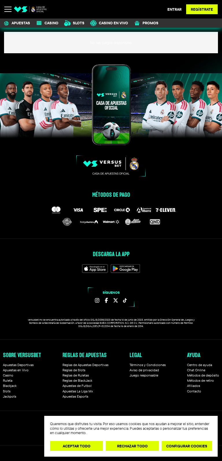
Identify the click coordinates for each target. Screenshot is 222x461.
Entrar (174, 9)
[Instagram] (97, 300)
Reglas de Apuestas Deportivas (85, 365)
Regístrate (202, 9)
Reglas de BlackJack (77, 380)
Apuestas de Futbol (77, 385)
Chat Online (196, 370)
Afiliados (193, 385)
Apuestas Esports (75, 396)
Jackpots (9, 396)
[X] (115, 300)
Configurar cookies (186, 446)
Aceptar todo (76, 446)
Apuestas (21, 23)
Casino (51, 23)
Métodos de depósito (203, 375)
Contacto (194, 391)
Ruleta (7, 380)
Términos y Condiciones (148, 365)
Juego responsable (144, 375)
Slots (78, 23)
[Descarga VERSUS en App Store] (95, 268)
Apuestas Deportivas (18, 365)
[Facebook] (106, 300)
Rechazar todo (132, 446)
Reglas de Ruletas (75, 375)
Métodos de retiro (200, 380)
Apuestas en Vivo (16, 370)
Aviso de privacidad (144, 370)
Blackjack (9, 385)
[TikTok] (125, 300)
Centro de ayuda (199, 365)
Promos (150, 23)
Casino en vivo (113, 23)
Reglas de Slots (73, 370)
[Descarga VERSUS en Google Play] (125, 268)
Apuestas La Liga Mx (77, 391)
